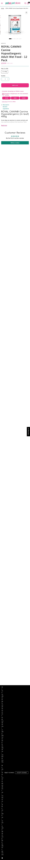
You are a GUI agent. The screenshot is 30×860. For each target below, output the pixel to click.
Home (2, 8)
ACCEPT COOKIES (22, 772)
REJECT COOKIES (9, 772)
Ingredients (6, 108)
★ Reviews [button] (28, 431)
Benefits (5, 106)
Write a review (15, 142)
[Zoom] (26, 12)
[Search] (25, 3)
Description (6, 104)
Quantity (3, 75)
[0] (28, 3)
